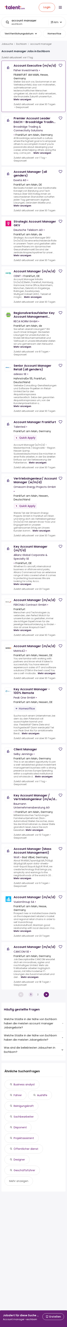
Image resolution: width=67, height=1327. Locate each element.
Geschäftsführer (24, 1170)
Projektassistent (24, 1138)
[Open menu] (60, 7)
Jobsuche (7, 44)
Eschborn (21, 44)
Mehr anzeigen (22, 99)
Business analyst (24, 1084)
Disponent (20, 1127)
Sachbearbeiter (24, 1117)
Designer (19, 1159)
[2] (46, 994)
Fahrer (18, 1095)
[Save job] (60, 65)
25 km (54, 22)
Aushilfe (42, 1095)
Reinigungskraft (24, 1106)
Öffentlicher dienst (26, 1149)
